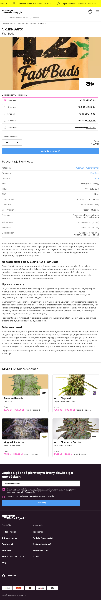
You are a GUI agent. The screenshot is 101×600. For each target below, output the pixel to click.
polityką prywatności (28, 496)
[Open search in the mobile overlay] (50, 17)
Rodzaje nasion (9, 532)
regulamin (50, 496)
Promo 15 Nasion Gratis (13, 556)
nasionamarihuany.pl (9, 23)
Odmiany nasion (9, 538)
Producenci (7, 544)
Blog (4, 562)
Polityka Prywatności (43, 538)
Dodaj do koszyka (49, 151)
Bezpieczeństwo (40, 550)
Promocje (6, 550)
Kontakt (37, 556)
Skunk (96, 178)
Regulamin (38, 532)
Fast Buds (8, 33)
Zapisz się (41, 502)
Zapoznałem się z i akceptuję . (30, 496)
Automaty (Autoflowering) (27, 23)
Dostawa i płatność (42, 544)
